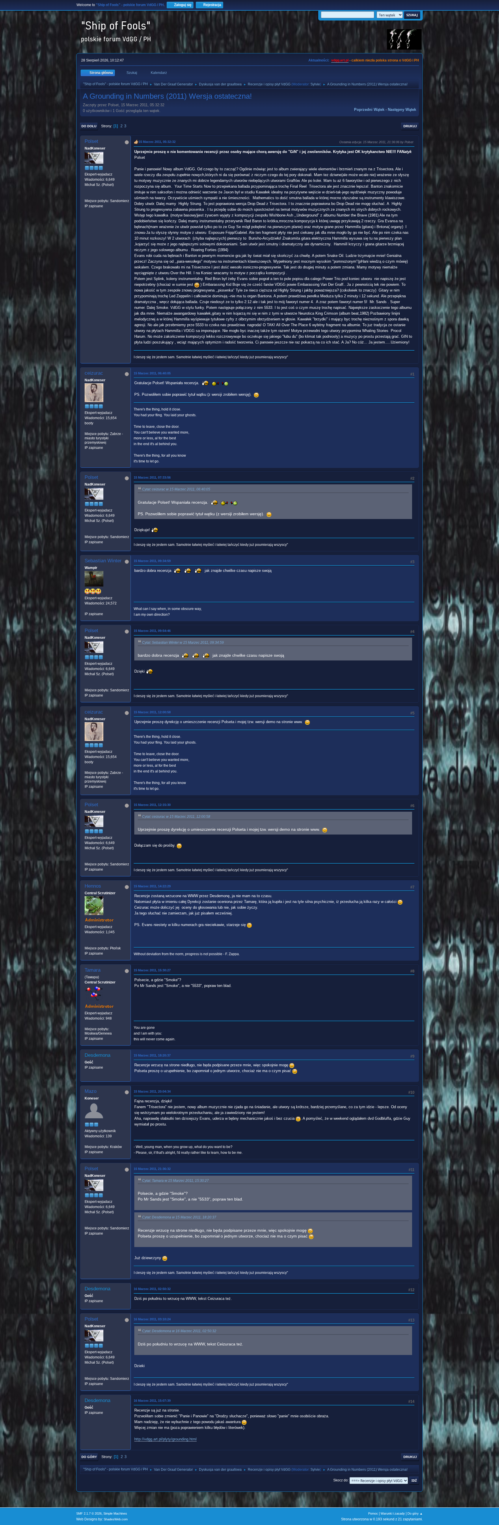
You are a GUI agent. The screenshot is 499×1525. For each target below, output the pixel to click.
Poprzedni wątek (369, 109)
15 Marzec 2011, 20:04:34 (152, 1091)
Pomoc (373, 1513)
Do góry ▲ (415, 1513)
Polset (91, 141)
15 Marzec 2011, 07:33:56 (152, 477)
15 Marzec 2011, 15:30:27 (152, 970)
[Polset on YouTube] (87, 195)
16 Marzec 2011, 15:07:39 (152, 1400)
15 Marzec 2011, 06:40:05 (152, 373)
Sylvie (315, 84)
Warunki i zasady (393, 1513)
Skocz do (340, 1480)
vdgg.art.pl (340, 60)
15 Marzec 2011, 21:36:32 (152, 1169)
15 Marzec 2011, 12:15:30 (152, 805)
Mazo (90, 1091)
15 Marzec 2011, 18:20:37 (152, 1055)
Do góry (89, 1457)
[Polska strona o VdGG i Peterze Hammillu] (87, 943)
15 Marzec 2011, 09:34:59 (152, 561)
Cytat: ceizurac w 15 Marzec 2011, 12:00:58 (176, 817)
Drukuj (410, 126)
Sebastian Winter (103, 560)
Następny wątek (402, 109)
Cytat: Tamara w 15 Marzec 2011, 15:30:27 (175, 1181)
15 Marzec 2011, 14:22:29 (152, 886)
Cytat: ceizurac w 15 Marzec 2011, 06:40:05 (176, 489)
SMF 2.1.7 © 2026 (89, 1513)
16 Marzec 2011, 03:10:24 (152, 1319)
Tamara (92, 970)
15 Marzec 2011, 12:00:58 (152, 712)
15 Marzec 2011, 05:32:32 (157, 141)
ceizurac (94, 373)
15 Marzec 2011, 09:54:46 (152, 630)
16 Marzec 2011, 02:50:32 (152, 1289)
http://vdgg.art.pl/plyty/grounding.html (165, 1439)
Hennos (93, 886)
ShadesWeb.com (116, 1519)
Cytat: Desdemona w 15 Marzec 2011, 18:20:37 (179, 1217)
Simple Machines (115, 1513)
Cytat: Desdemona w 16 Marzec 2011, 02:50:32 (179, 1331)
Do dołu (88, 126)
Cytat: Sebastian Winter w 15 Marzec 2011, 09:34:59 (183, 643)
